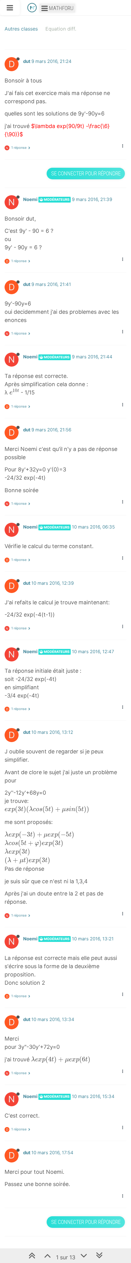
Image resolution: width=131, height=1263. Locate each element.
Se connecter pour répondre (86, 173)
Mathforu (60, 8)
